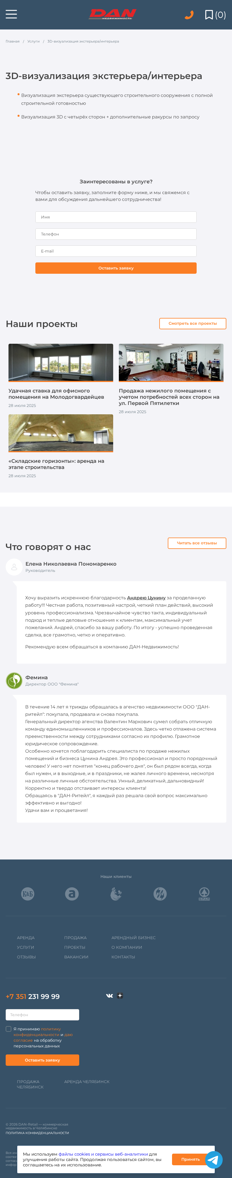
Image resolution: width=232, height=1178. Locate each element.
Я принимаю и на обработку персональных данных (43, 1037)
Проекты (74, 947)
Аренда (26, 937)
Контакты (123, 957)
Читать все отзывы (197, 543)
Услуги (25, 947)
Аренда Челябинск (86, 1081)
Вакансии (76, 957)
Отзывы (26, 957)
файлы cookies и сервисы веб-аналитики (103, 1154)
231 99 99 (33, 996)
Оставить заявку (116, 268)
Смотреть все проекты (193, 323)
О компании (126, 947)
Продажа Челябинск (30, 1084)
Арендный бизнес (133, 937)
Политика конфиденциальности (37, 1133)
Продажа (75, 937)
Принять (190, 1159)
